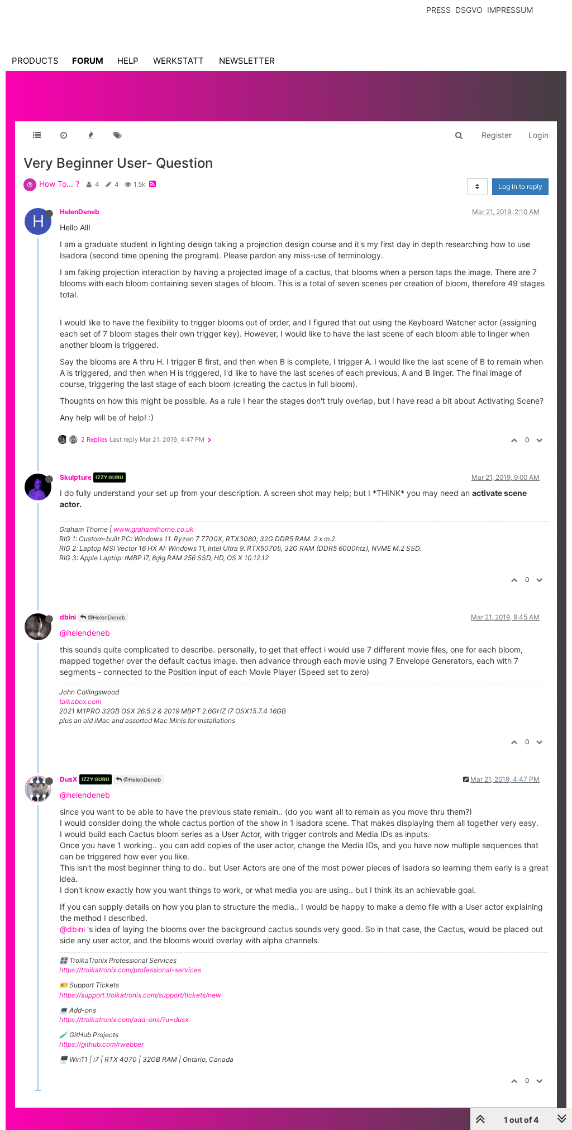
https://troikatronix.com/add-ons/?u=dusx (123, 1019)
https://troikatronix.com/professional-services (130, 970)
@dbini (72, 929)
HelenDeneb (79, 211)
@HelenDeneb (105, 617)
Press (438, 10)
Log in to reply (520, 186)
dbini (68, 617)
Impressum (510, 10)
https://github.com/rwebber (101, 1044)
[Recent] (63, 135)
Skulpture (76, 477)
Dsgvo (469, 10)
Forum (87, 60)
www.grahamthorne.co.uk (153, 529)
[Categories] (36, 135)
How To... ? (59, 183)
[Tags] (117, 135)
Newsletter (247, 60)
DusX (69, 779)
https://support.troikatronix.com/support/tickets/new (140, 995)
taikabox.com (80, 701)
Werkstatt (178, 60)
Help (128, 60)
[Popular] (90, 135)
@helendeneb (85, 632)
